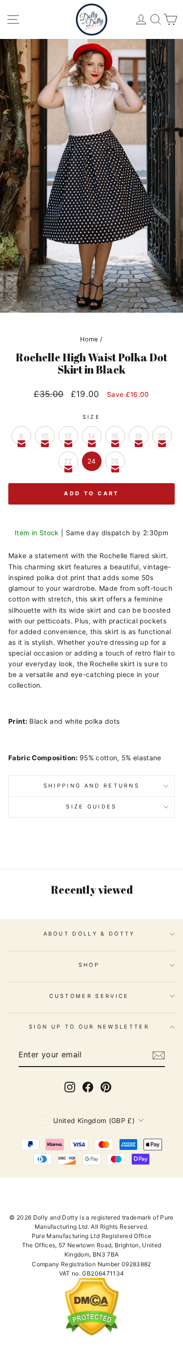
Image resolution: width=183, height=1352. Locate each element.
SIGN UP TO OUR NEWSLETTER (89, 1026)
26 (115, 461)
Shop (89, 964)
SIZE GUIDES (91, 806)
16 (115, 436)
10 (45, 436)
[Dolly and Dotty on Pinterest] (106, 1087)
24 (91, 461)
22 (68, 461)
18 (138, 436)
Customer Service (89, 996)
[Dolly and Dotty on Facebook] (87, 1087)
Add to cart (91, 493)
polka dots (102, 721)
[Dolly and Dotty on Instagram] (69, 1087)
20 (162, 436)
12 (68, 436)
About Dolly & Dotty (89, 933)
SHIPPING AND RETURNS (91, 785)
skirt (159, 556)
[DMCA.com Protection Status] (92, 1333)
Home (89, 339)
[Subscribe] (158, 1055)
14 (92, 436)
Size (91, 416)
